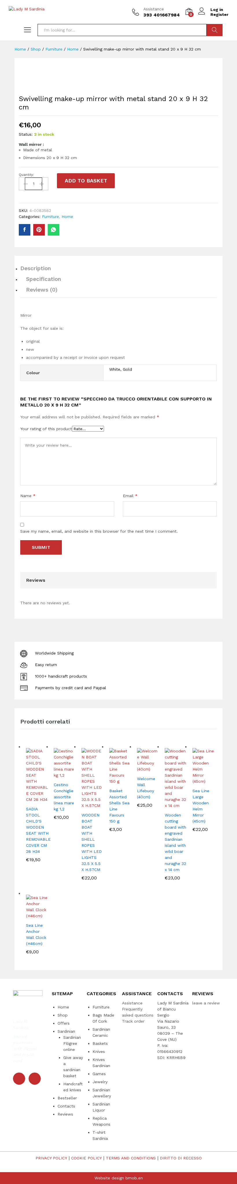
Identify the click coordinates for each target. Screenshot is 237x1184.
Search (215, 30)
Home (67, 216)
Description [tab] (35, 268)
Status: (26, 134)
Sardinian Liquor (101, 1107)
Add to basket (86, 181)
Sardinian (66, 1031)
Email (130, 495)
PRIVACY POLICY (51, 1158)
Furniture (50, 216)
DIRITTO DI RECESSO (181, 1158)
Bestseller (67, 1098)
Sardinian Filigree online (72, 1043)
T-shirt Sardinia (100, 1135)
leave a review (206, 1003)
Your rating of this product (46, 428)
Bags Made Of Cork (103, 1018)
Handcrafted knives (73, 1087)
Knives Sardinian (101, 1062)
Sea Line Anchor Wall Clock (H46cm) (36, 934)
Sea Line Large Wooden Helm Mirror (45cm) (200, 805)
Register (219, 14)
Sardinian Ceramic (101, 1032)
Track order (133, 1021)
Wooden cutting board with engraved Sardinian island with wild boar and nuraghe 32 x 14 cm (175, 842)
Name (28, 495)
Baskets (100, 1043)
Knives (98, 1051)
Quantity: (26, 174)
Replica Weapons (101, 1121)
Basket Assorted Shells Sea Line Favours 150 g (119, 805)
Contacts (66, 1106)
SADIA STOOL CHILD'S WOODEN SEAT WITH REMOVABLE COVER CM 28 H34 (38, 830)
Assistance (153, 9)
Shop (63, 1015)
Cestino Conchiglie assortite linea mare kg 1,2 (64, 796)
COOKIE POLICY (86, 1158)
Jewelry (100, 1081)
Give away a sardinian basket (73, 1066)
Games (99, 1073)
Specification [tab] (43, 279)
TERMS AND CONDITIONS (131, 1158)
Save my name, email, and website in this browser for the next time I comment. (99, 531)
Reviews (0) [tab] (42, 289)
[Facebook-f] (19, 1079)
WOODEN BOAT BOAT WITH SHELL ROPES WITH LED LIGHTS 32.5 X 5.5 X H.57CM (92, 842)
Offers (64, 1023)
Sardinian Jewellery (101, 1093)
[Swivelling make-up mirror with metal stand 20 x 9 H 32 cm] (24, 230)
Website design (109, 1178)
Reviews (65, 1114)
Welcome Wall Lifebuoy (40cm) (146, 787)
